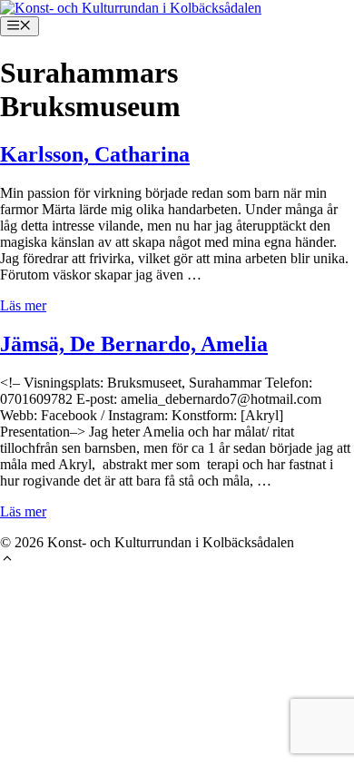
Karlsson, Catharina (95, 154)
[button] (7, 560)
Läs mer (23, 305)
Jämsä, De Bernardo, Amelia (134, 344)
